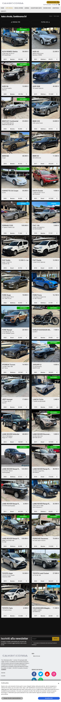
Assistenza (56, 8)
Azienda (27, 8)
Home (2, 8)
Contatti (3, 11)
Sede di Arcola (36, 656)
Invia (55, 638)
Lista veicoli (9, 8)
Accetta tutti (49, 698)
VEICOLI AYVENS (18, 8)
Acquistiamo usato (36, 8)
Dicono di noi (47, 8)
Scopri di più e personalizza (12, 698)
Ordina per (16, 22)
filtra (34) (45, 22)
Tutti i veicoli (56, 16)
